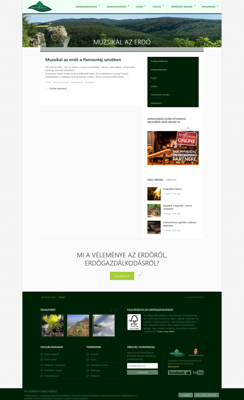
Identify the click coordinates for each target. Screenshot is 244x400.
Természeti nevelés (179, 9)
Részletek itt (122, 276)
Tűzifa (93, 359)
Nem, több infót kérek (206, 395)
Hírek (48, 82)
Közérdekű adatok (53, 370)
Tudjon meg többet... (166, 331)
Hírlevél (171, 179)
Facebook (179, 372)
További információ (58, 88)
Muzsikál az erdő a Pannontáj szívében (83, 59)
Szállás (155, 9)
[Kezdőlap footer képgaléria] (52, 336)
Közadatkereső (51, 376)
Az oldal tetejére (194, 297)
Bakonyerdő (173, 367)
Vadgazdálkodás (114, 9)
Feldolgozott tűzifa (99, 365)
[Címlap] (39, 6)
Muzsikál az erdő (61, 82)
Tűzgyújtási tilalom (172, 188)
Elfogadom (186, 395)
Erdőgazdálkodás (85, 9)
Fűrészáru (95, 370)
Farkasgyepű (77, 82)
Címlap (61, 297)
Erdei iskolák (50, 359)
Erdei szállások (51, 354)
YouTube (198, 372)
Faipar (137, 9)
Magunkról (207, 9)
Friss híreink (155, 179)
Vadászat (94, 376)
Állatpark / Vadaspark (54, 365)
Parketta (94, 354)
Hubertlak (89, 82)
